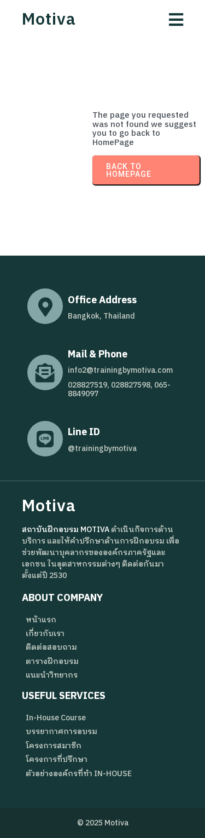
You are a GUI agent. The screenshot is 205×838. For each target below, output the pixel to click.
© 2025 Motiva (102, 823)
